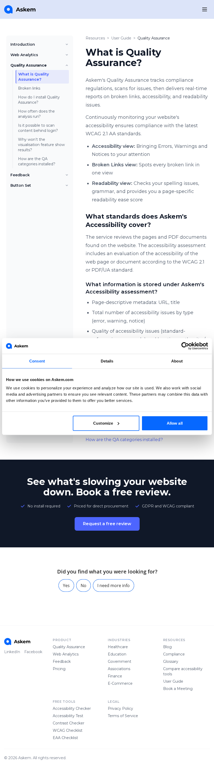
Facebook (33, 651)
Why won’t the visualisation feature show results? (41, 144)
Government (119, 661)
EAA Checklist (65, 737)
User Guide (121, 38)
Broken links (29, 88)
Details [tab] (107, 361)
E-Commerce (120, 683)
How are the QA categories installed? (36, 161)
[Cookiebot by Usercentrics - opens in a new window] (185, 346)
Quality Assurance (28, 65)
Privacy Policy (120, 708)
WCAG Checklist (67, 730)
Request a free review (107, 523)
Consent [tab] (37, 361)
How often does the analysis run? (36, 114)
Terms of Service (123, 715)
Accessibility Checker (72, 708)
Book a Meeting (178, 688)
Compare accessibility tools (183, 671)
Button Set (20, 185)
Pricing (59, 668)
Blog (167, 647)
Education (117, 654)
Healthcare (118, 647)
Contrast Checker (68, 723)
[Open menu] (204, 9)
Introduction (22, 44)
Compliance (174, 654)
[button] (66, 585)
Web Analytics (24, 54)
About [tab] (177, 361)
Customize (103, 423)
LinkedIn (12, 651)
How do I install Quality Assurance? (39, 100)
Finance (115, 676)
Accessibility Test (68, 715)
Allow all (175, 423)
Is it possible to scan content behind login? (38, 128)
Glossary (170, 661)
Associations (119, 668)
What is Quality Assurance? (33, 77)
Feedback (20, 175)
